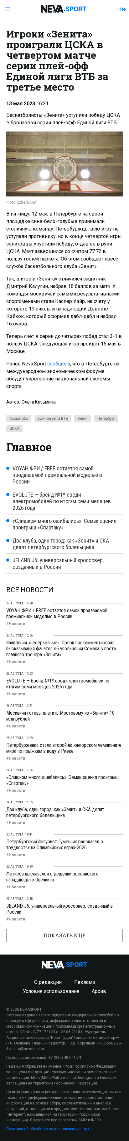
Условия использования (51, 991)
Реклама (84, 982)
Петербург (106, 418)
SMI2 (83, 1120)
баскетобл (18, 418)
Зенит (82, 418)
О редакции (48, 982)
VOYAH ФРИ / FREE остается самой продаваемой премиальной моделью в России (57, 475)
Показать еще (64, 935)
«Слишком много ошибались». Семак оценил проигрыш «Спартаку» (64, 524)
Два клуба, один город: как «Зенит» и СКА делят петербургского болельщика (61, 543)
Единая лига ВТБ (53, 418)
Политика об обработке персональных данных (48, 1129)
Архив (99, 991)
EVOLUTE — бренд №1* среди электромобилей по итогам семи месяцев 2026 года (62, 501)
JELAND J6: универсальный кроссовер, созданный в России (58, 563)
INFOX (96, 1120)
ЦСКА (14, 428)
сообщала (58, 364)
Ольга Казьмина (39, 401)
